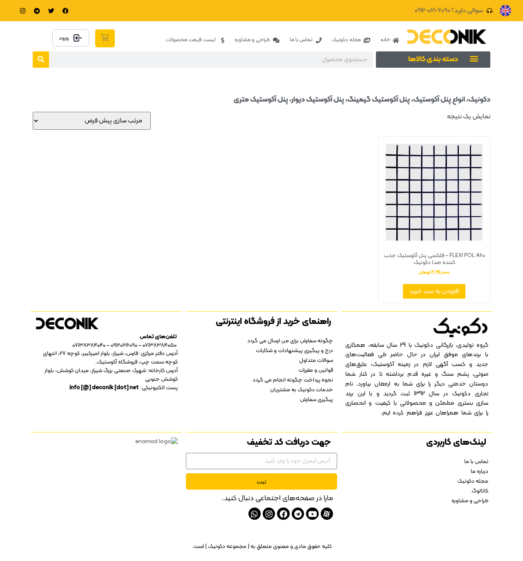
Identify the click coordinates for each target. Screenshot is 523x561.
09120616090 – (121, 345)
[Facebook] (65, 10)
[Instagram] (22, 10)
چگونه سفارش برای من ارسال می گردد (290, 341)
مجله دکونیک (472, 481)
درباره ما (479, 471)
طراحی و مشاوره (469, 501)
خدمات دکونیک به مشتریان (301, 390)
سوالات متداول (316, 360)
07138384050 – (157, 345)
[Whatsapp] (254, 514)
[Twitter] (51, 10)
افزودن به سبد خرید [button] (434, 291)
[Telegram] (37, 10)
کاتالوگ (480, 491)
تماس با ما (476, 461)
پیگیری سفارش (316, 399)
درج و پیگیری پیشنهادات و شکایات (294, 350)
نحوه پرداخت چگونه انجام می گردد (293, 380)
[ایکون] (327, 514)
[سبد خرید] (105, 38)
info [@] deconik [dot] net (104, 388)
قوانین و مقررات (315, 370)
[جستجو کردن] (41, 59)
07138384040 (88, 345)
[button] (474, 58)
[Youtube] (312, 514)
